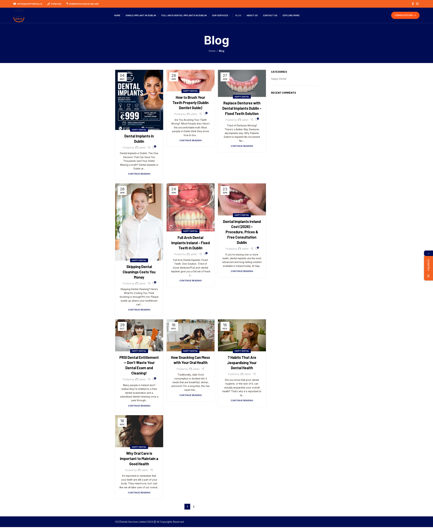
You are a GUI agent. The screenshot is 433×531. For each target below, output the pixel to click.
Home (212, 50)
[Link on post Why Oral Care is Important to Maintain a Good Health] (139, 431)
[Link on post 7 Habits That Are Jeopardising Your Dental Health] (242, 335)
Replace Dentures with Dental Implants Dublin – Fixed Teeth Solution (242, 108)
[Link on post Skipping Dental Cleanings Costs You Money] (139, 222)
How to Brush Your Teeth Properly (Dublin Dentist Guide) (191, 102)
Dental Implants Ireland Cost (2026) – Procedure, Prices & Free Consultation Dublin (242, 232)
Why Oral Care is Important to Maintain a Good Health (139, 458)
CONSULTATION (404, 15)
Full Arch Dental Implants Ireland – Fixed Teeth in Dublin (190, 242)
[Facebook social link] (413, 3)
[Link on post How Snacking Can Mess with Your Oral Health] (191, 335)
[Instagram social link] (417, 3)
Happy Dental (139, 130)
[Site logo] (18, 15)
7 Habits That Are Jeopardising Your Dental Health (242, 362)
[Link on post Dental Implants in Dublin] (139, 100)
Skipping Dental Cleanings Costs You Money (139, 271)
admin (142, 147)
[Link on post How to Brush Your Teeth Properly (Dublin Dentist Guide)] (191, 80)
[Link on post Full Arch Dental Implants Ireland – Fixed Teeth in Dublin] (191, 207)
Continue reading (139, 174)
